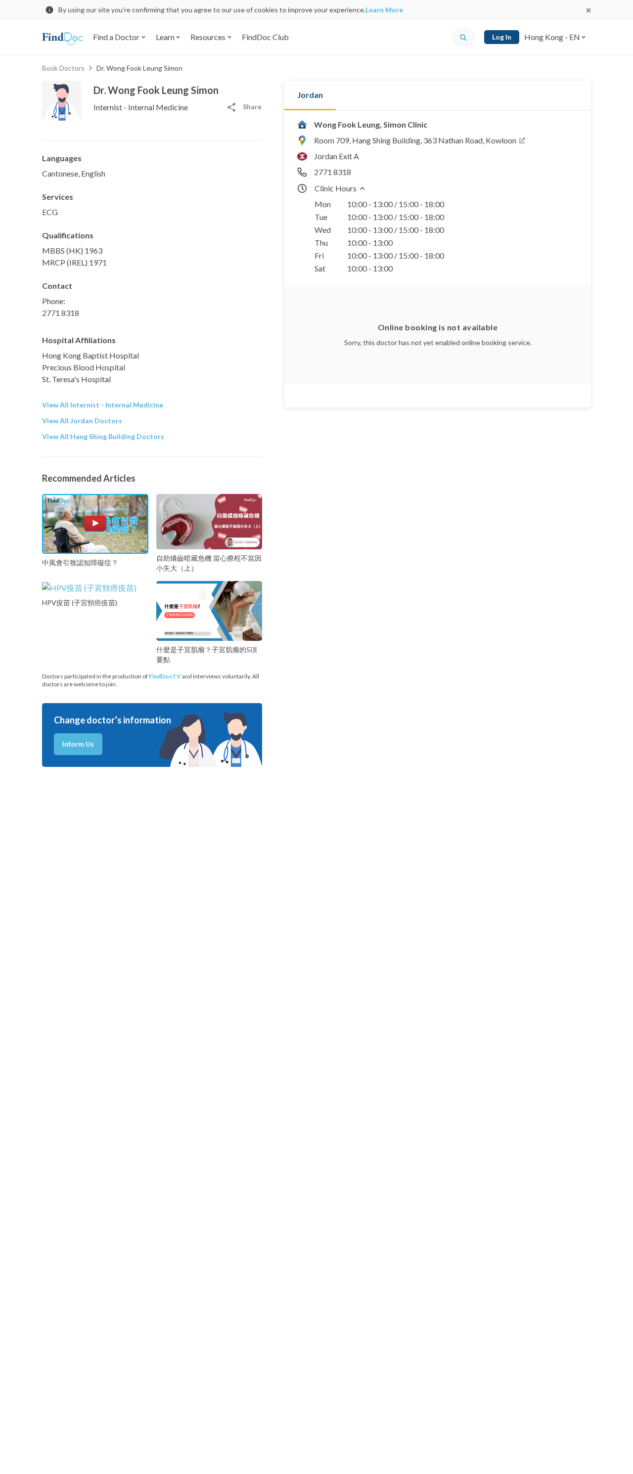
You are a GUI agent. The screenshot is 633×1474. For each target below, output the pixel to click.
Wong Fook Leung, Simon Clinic (370, 124)
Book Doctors (63, 68)
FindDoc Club (265, 37)
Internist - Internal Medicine (140, 107)
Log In (501, 37)
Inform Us (78, 744)
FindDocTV (165, 676)
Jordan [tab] (310, 94)
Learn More (384, 9)
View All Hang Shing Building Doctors (103, 436)
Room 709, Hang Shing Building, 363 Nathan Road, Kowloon (415, 140)
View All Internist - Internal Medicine (102, 405)
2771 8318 (60, 312)
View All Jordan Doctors (82, 420)
